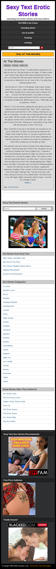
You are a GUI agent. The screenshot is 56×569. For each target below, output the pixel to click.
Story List (6, 406)
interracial (6, 330)
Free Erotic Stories (10, 413)
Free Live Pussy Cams (11, 398)
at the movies (13, 187)
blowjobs (7, 65)
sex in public (28, 33)
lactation (6, 338)
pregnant (6, 354)
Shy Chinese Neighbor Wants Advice (17, 266)
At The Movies (13, 61)
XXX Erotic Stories (10, 409)
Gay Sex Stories (9, 421)
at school (6, 286)
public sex (23, 65)
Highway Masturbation (11, 270)
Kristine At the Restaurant (12, 274)
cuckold (6, 310)
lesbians (6, 342)
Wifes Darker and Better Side (14, 258)
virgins (5, 377)
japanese (6, 334)
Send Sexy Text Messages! (40, 566)
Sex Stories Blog (9, 417)
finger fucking (8, 318)
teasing (5, 369)
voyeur (5, 381)
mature (5, 350)
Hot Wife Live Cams (28, 23)
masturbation (8, 346)
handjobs (6, 326)
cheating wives (28, 28)
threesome (7, 373)
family (5, 314)
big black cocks (9, 290)
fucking (28, 38)
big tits (5, 294)
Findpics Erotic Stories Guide (14, 402)
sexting (28, 43)
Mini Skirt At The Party (11, 262)
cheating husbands (10, 302)
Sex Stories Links (9, 394)
